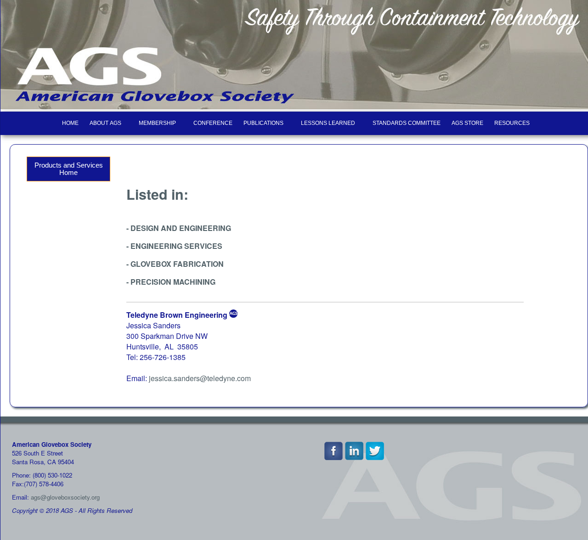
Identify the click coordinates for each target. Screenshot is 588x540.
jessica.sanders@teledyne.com (200, 378)
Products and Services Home (68, 169)
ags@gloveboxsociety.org (65, 497)
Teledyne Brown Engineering (176, 314)
